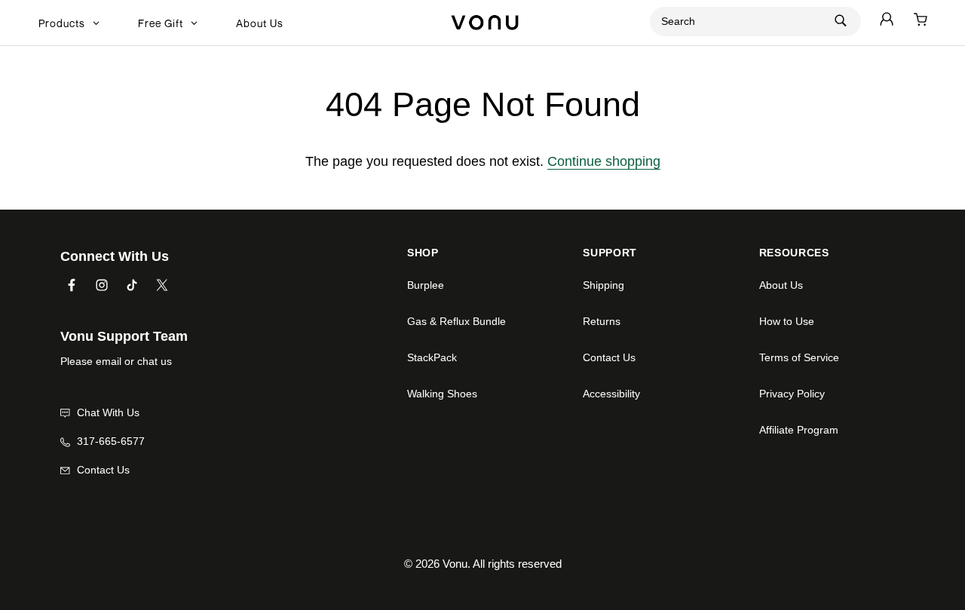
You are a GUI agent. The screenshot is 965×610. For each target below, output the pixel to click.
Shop (423, 253)
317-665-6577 (109, 441)
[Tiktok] (132, 284)
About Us (781, 285)
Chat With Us (106, 412)
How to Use (786, 321)
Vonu (455, 563)
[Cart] (920, 21)
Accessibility (611, 394)
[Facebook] (71, 284)
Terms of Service (799, 357)
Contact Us (102, 470)
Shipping (603, 285)
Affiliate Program (798, 430)
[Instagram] (101, 284)
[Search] (840, 20)
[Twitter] (162, 284)
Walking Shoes (442, 394)
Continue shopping (603, 161)
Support (610, 253)
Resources (794, 253)
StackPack (432, 357)
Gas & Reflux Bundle (456, 321)
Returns (601, 321)
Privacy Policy (792, 394)
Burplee (425, 285)
